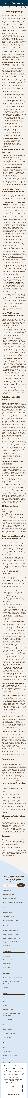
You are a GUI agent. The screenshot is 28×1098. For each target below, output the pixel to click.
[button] (2, 7)
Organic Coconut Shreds (11, 938)
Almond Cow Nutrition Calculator (11, 983)
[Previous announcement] (1, 2)
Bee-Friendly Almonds (11, 930)
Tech (4, 1001)
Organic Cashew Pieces (11, 934)
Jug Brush (6, 963)
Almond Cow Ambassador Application (12, 1014)
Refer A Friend (8, 1009)
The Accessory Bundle (11, 920)
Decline (13, 1090)
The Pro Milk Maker (10, 898)
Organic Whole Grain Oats (12, 942)
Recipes (6, 987)
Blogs (5, 1005)
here (24, 364)
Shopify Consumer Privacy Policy (11, 451)
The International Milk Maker (13, 902)
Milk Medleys (7, 946)
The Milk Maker (8, 894)
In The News (7, 1019)
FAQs (5, 1047)
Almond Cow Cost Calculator (13, 978)
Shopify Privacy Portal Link (12, 457)
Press (5, 998)
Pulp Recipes (7, 1037)
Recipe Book (7, 967)
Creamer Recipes (9, 1033)
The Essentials (8, 912)
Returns (6, 1059)
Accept (13, 1086)
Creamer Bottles (9, 960)
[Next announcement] (26, 2)
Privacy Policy (8, 1082)
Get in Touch (7, 1051)
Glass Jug (6, 956)
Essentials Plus (8, 916)
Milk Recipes (7, 1029)
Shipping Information (10, 1055)
